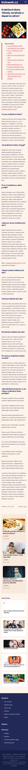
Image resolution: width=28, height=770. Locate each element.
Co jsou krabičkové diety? (15, 46)
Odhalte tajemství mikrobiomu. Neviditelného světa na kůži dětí (13, 581)
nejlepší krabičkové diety (13, 263)
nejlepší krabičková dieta (9, 109)
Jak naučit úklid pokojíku (11, 683)
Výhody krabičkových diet (14, 64)
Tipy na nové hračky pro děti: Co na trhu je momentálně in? (14, 665)
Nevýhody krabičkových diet (15, 67)
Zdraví (24, 506)
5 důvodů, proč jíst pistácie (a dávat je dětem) (14, 532)
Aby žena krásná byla (11, 648)
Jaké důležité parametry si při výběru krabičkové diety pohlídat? (16, 76)
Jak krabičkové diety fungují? (16, 48)
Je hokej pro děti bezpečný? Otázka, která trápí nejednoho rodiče (13, 630)
